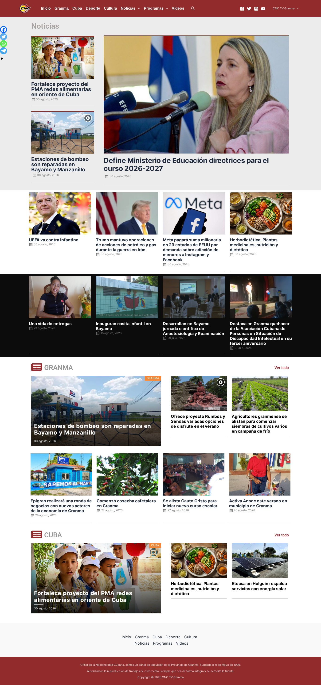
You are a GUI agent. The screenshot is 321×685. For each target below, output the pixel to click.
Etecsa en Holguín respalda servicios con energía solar (259, 586)
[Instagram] (256, 9)
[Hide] (2, 59)
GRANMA (58, 368)
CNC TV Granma (284, 8)
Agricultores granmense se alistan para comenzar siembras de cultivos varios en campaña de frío (259, 424)
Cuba (77, 8)
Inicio (46, 8)
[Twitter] (249, 9)
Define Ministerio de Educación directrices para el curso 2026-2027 (186, 164)
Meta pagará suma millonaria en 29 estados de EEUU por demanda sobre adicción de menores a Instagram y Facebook (192, 249)
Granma (62, 8)
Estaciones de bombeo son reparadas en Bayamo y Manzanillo (60, 164)
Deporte (93, 8)
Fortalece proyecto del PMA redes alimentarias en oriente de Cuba (61, 89)
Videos (178, 8)
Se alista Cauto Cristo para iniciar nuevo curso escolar (190, 503)
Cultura (110, 8)
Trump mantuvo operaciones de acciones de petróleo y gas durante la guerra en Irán (126, 244)
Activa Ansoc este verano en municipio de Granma (258, 503)
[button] (193, 8)
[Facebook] (242, 9)
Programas (154, 8)
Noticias (128, 8)
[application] (137, 8)
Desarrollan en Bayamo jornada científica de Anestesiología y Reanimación (193, 328)
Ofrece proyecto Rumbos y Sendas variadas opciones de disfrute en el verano (198, 421)
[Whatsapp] (3, 43)
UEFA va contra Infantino (53, 239)
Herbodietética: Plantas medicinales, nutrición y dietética (254, 244)
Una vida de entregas (50, 323)
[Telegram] (3, 50)
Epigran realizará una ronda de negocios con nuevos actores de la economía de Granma (61, 505)
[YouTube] (263, 9)
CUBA (53, 535)
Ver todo (281, 368)
